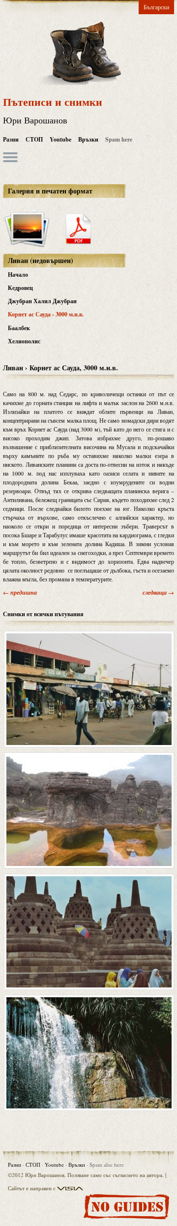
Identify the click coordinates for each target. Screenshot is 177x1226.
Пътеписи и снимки (52, 102)
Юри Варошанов (35, 120)
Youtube (60, 139)
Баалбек (19, 328)
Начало (18, 274)
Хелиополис (24, 341)
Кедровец (20, 288)
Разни (11, 139)
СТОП (34, 139)
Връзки (88, 139)
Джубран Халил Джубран (42, 301)
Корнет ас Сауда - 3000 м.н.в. (46, 314)
